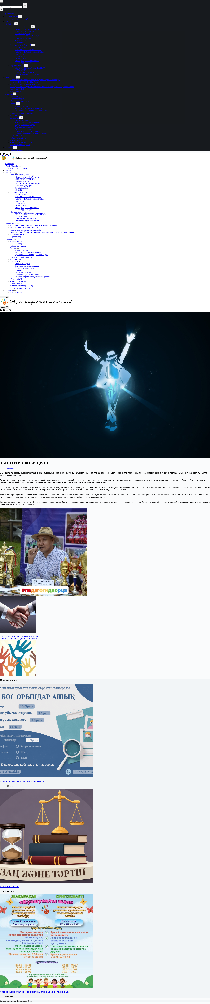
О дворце (9, 239)
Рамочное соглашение (24, 270)
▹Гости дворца (16, 284)
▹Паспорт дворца (17, 244)
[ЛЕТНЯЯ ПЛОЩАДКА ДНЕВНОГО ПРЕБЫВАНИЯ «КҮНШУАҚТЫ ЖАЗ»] (46, 987)
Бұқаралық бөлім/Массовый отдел (29, 252)
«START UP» (20, 194)
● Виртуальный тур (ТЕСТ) (21, 286)
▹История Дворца (17, 241)
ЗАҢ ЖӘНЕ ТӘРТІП (9, 887)
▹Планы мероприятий (19, 168)
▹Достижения (15, 259)
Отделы (13, 248)
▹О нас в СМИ (16, 279)
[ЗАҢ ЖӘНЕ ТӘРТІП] (46, 882)
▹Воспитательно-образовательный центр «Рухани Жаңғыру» (35, 225)
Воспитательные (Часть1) (20, 175)
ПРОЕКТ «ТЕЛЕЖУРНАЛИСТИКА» (30, 214)
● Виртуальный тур (18, 281)
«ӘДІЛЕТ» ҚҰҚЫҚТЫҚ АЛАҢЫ (29, 199)
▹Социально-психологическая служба (25, 230)
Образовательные (17, 212)
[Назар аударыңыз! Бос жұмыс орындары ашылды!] (46, 776)
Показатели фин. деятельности (27, 275)
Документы (14, 261)
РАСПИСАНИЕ (11, 166)
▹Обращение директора (19, 246)
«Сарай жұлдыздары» (24, 186)
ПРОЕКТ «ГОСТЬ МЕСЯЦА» (27, 183)
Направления (10, 223)
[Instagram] (4, 155)
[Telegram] (10, 155)
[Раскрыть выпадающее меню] (20, 166)
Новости (10, 469)
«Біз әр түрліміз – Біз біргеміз (27, 177)
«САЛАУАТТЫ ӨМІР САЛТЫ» (28, 197)
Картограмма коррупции (20, 288)
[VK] (7, 155)
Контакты (9, 290)
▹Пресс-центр (15, 237)
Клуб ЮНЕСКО (21, 188)
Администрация (21, 250)
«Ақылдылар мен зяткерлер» (27, 208)
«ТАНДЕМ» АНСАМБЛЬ (25, 219)
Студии (8, 170)
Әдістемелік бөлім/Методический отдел (31, 255)
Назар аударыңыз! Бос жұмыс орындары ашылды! (22, 781)
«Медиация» (20, 201)
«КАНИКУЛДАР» (22, 181)
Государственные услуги (25, 268)
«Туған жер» (20, 203)
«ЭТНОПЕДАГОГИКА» (25, 179)
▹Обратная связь (16, 292)
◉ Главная (9, 164)
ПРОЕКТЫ (9, 173)
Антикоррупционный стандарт (27, 266)
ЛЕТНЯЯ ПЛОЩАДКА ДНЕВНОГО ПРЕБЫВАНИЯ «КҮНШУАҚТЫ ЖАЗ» (34, 992)
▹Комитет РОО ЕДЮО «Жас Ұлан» (24, 228)
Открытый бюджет (22, 264)
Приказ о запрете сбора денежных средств (32, 277)
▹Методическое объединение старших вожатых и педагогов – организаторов (42, 232)
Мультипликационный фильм (27, 221)
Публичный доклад (23, 272)
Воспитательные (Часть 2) (20, 192)
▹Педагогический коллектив (21, 257)
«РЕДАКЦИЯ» (21, 216)
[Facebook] (1, 155)
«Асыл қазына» (21, 205)
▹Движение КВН (17, 234)
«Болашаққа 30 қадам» (24, 210)
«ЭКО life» (19, 190)
